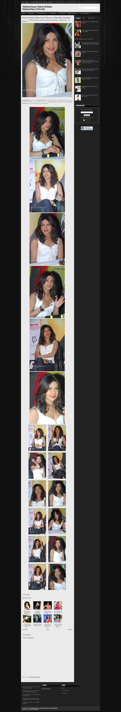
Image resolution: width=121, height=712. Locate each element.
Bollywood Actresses (34, 20)
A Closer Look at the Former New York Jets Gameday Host (90, 69)
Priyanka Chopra (62, 20)
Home (23, 13)
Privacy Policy (36, 2)
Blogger (36, 709)
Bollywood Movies (54, 20)
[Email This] (23, 594)
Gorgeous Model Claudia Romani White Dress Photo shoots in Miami (31, 699)
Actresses (31, 13)
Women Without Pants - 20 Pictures (84, 39)
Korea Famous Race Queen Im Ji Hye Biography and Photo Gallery (90, 43)
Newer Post (25, 629)
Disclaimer (25, 2)
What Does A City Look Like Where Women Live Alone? (31, 687)
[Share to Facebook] (27, 594)
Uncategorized (84, 13)
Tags (84, 18)
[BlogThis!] (24, 594)
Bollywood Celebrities (45, 20)
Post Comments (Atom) (34, 677)
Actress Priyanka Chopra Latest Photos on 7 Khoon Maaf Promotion (46, 17)
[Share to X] (26, 594)
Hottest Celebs (47, 2)
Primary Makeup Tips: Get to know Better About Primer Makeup (31, 691)
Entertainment (42, 13)
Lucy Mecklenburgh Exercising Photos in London (89, 78)
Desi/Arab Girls (73, 13)
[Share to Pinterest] (29, 594)
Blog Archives (91, 18)
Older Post (70, 629)
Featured (62, 13)
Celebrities (53, 13)
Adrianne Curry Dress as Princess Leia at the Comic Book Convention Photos (90, 61)
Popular (78, 18)
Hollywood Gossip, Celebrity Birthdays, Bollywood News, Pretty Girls (37, 8)
